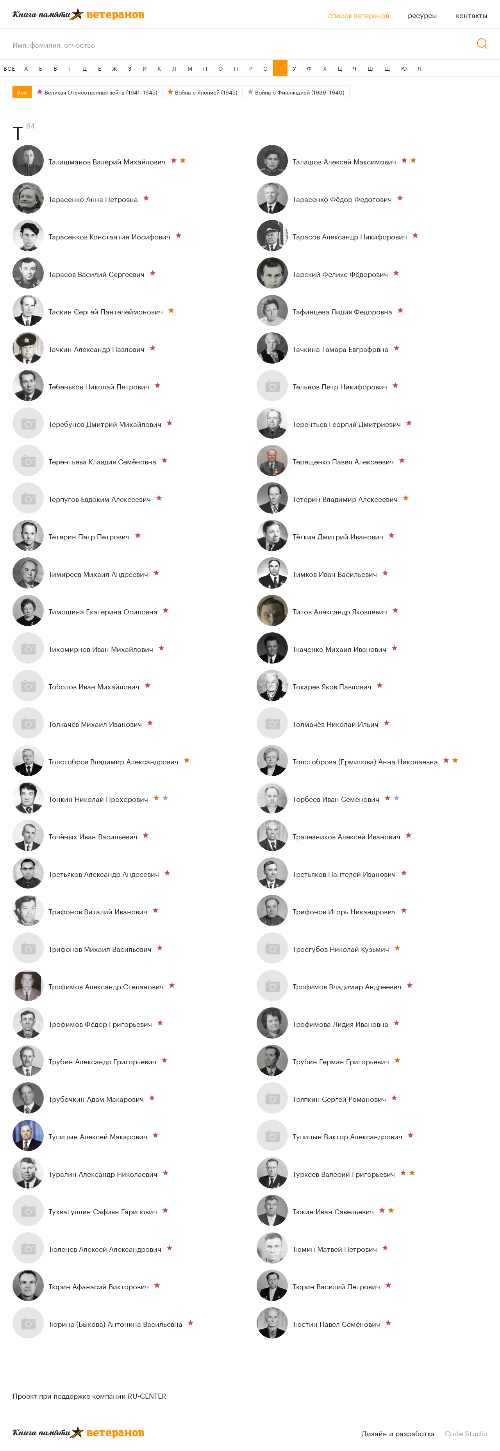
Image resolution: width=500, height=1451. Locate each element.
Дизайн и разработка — (425, 1432)
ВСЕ (9, 68)
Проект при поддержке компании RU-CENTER (89, 1394)
